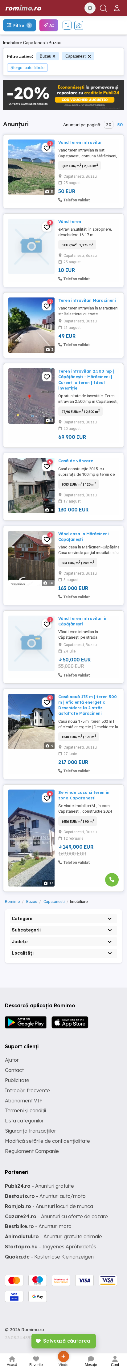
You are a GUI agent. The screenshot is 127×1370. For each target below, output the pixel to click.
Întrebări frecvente (27, 1090)
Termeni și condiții (25, 1110)
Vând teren (69, 221)
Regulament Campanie (32, 1151)
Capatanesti (76, 56)
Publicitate (17, 1080)
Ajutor (12, 1060)
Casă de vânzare (75, 460)
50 (120, 124)
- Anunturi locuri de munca (49, 1206)
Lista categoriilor (24, 1120)
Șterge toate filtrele (27, 67)
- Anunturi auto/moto (45, 1196)
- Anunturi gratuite (39, 1186)
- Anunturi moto (38, 1226)
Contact (14, 1070)
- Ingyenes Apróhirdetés (50, 1246)
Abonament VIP (24, 1100)
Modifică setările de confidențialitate (47, 1141)
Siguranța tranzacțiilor (30, 1131)
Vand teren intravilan (80, 142)
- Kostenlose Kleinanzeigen (49, 1257)
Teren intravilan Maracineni (87, 300)
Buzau (45, 56)
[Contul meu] (117, 5)
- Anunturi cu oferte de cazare (56, 1216)
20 (108, 124)
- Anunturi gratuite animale (53, 1236)
